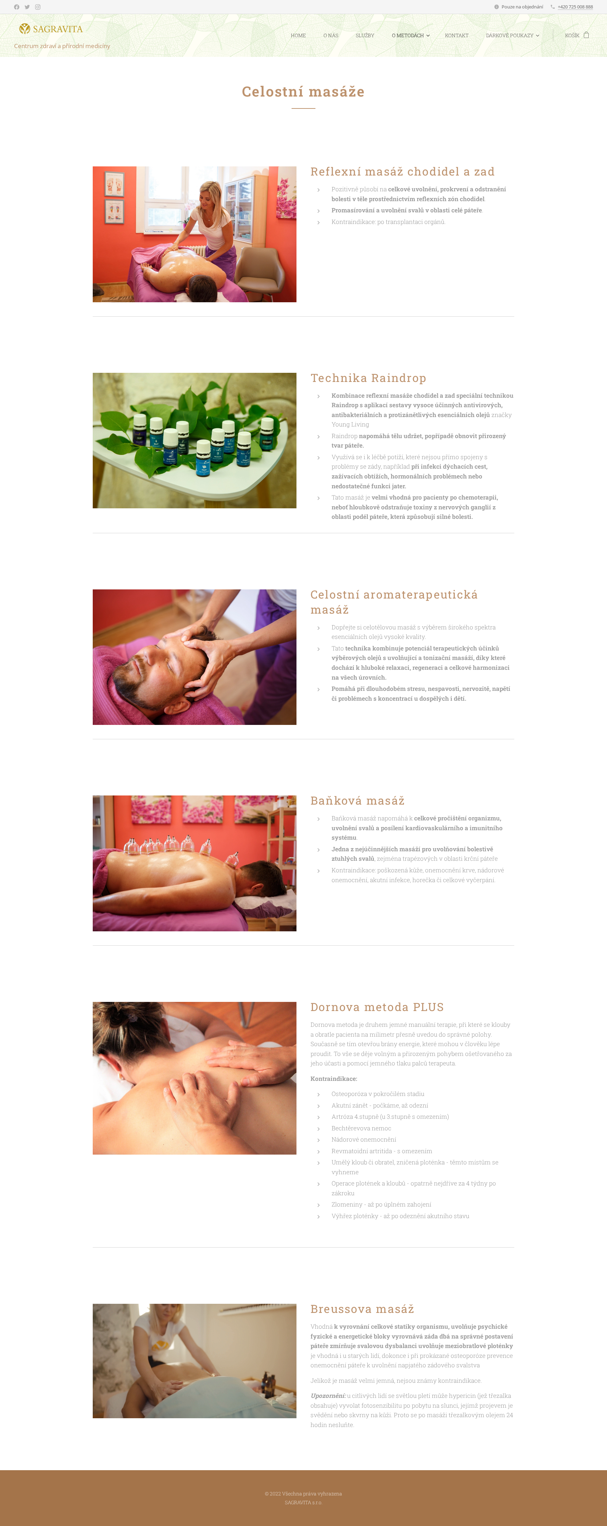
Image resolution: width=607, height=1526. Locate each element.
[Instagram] (37, 7)
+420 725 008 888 (575, 7)
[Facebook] (16, 7)
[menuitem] (302, 35)
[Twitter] (27, 7)
